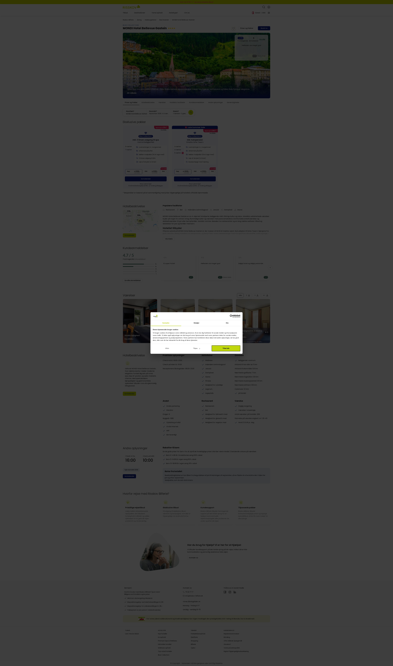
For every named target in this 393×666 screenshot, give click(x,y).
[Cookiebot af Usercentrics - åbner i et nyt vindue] (231, 316)
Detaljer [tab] (196, 323)
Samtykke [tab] (165, 323)
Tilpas (195, 348)
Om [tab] (227, 323)
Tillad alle (226, 348)
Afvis (167, 348)
